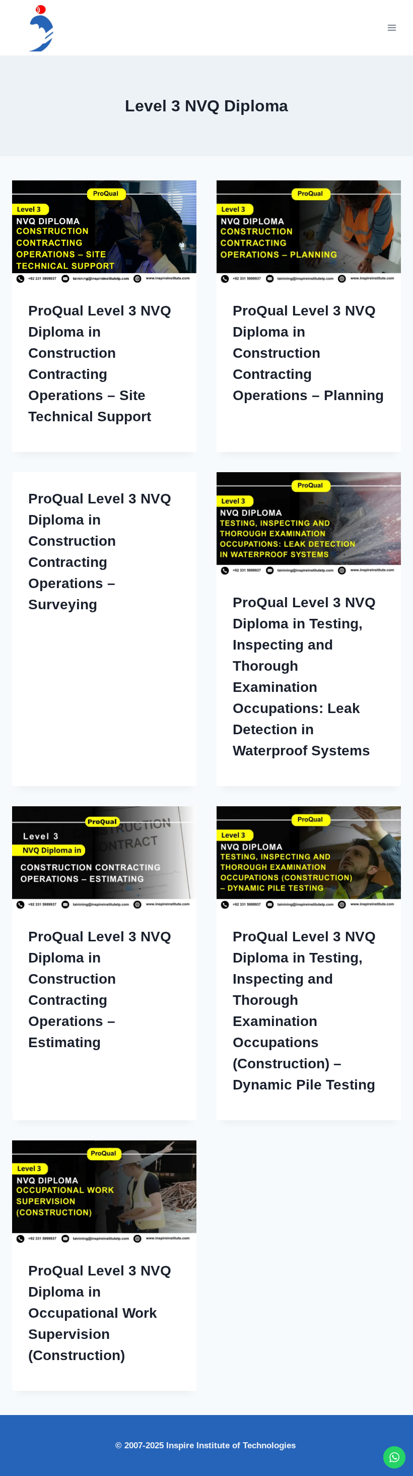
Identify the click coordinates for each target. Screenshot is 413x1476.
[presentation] (104, 232)
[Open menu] (391, 27)
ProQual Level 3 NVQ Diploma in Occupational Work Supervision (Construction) (99, 1313)
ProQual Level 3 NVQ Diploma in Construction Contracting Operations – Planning (308, 353)
